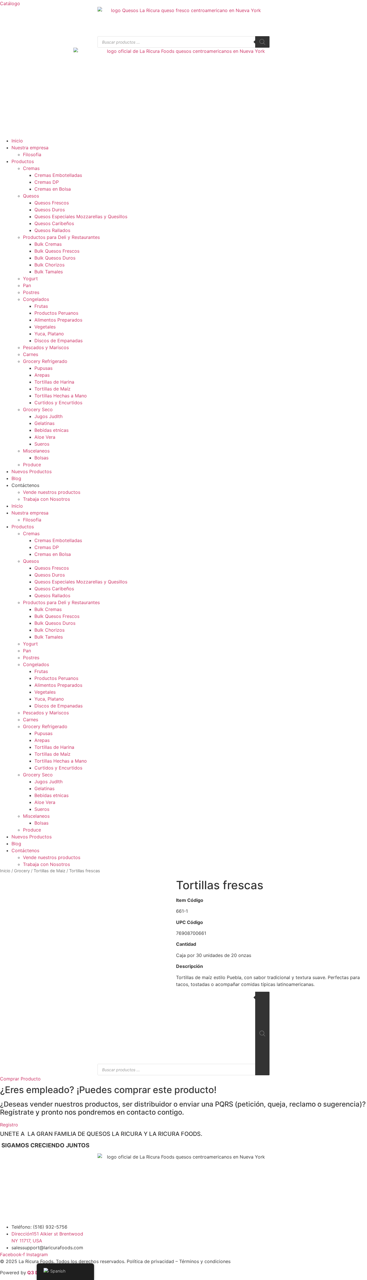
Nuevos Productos (31, 471)
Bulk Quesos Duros (54, 258)
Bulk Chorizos (49, 265)
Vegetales (45, 327)
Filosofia (32, 154)
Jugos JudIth (48, 416)
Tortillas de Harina (54, 382)
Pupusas (43, 368)
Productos (22, 161)
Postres (31, 292)
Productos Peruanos (56, 313)
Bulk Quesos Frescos (56, 251)
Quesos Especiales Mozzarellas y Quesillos (80, 216)
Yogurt (30, 278)
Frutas (41, 306)
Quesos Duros (49, 209)
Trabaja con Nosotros (46, 499)
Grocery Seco (38, 409)
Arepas (42, 375)
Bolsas (41, 458)
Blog (16, 478)
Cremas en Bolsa (52, 189)
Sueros (41, 444)
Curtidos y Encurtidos (58, 402)
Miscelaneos (36, 451)
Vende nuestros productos (51, 492)
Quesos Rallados (52, 230)
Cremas (31, 168)
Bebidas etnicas (51, 430)
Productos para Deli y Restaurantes (61, 237)
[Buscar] (262, 42)
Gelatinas (44, 423)
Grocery (22, 870)
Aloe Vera (44, 437)
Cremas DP (46, 182)
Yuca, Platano (49, 334)
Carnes (30, 354)
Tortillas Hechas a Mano (60, 396)
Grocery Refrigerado (45, 361)
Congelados (36, 299)
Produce (32, 464)
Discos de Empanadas (58, 340)
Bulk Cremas (48, 244)
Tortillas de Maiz (49, 870)
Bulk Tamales (48, 271)
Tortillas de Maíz (52, 389)
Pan (27, 285)
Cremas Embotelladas (58, 175)
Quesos (31, 196)
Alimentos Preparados (58, 320)
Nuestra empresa (29, 147)
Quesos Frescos (51, 203)
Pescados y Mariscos (46, 347)
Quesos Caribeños (54, 223)
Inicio (17, 141)
